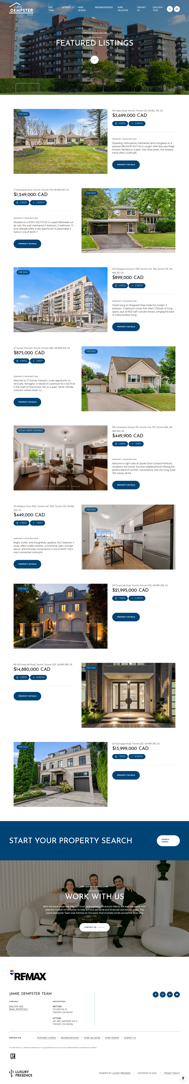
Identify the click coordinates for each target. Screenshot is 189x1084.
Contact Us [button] (130, 1038)
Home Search (82, 9)
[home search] (170, 9)
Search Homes (165, 840)
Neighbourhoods (104, 7)
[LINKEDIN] (170, 994)
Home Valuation (123, 9)
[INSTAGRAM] (163, 994)
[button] (94, 927)
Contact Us (141, 9)
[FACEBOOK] (156, 994)
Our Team (51, 9)
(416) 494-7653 (158, 9)
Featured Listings (46, 1038)
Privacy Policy (172, 1073)
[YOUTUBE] (177, 994)
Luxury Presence (121, 1073)
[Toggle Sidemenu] (177, 9)
